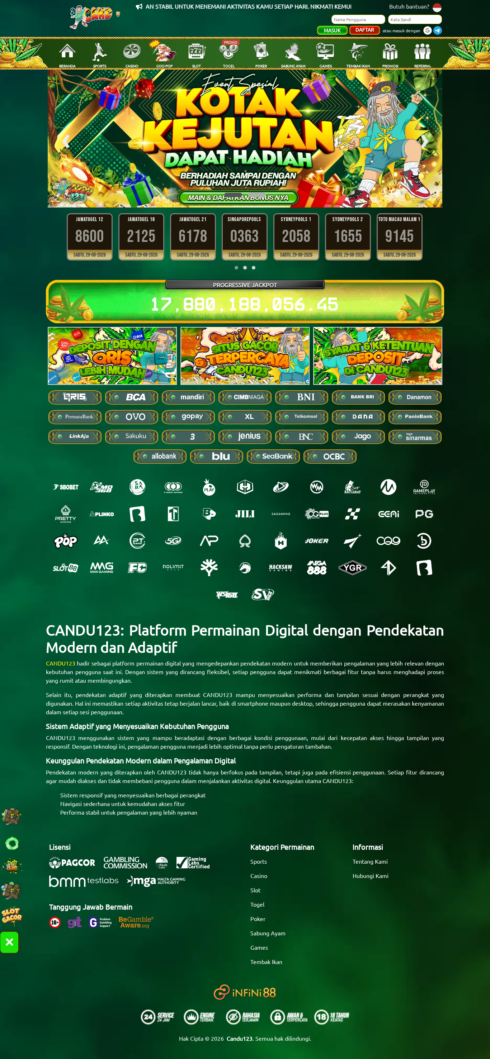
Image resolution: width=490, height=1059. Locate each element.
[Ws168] (227, 595)
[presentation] (66, 138)
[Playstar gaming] (352, 541)
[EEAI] (388, 514)
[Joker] (316, 541)
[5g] (173, 541)
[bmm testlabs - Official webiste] (87, 885)
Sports (258, 861)
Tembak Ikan (266, 961)
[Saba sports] (137, 487)
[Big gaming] (137, 514)
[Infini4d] (388, 568)
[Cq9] (388, 541)
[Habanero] (281, 541)
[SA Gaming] (281, 514)
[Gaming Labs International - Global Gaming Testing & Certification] (196, 866)
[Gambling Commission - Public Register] (129, 866)
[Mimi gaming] (101, 568)
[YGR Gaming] (352, 568)
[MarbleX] (352, 514)
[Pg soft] (424, 514)
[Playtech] (281, 487)
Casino (258, 875)
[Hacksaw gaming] (281, 568)
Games (259, 947)
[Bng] (424, 541)
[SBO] (65, 487)
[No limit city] (173, 568)
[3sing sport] (173, 487)
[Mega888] (316, 568)
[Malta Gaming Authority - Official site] (159, 885)
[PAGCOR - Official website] (75, 866)
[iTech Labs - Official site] (165, 866)
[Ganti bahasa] (437, 7)
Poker (257, 918)
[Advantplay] (209, 541)
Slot (255, 889)
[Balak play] (424, 568)
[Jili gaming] (245, 514)
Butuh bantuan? (409, 6)
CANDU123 (60, 663)
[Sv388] (263, 595)
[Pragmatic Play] (209, 487)
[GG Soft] (245, 487)
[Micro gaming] (388, 487)
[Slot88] (65, 568)
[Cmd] (101, 487)
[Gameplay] (424, 487)
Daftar (364, 29)
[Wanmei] (316, 487)
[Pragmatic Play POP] (65, 541)
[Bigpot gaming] (209, 514)
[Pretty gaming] (65, 514)
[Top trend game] (173, 514)
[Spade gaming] (245, 541)
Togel (257, 904)
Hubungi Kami (370, 875)
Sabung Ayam (268, 932)
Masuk (332, 30)
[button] (233, 195)
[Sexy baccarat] (352, 487)
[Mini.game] (101, 514)
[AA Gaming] (101, 541)
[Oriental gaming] (316, 514)
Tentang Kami (370, 861)
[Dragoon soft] (245, 568)
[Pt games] (137, 541)
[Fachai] (137, 568)
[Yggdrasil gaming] (209, 568)
